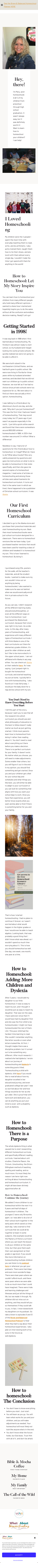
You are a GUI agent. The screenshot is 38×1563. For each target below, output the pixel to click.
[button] (35, 1538)
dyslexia (25, 1064)
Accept (19, 1555)
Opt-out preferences (18, 1560)
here (21, 665)
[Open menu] (2, 5)
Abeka (5, 494)
